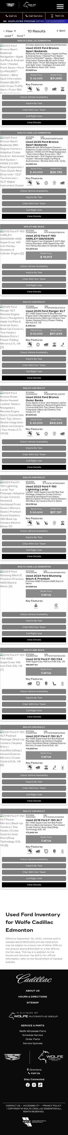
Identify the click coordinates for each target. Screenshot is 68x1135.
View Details (34, 122)
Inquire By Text (34, 103)
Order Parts (33, 1039)
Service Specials (32, 1043)
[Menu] (60, 7)
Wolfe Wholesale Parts (32, 1031)
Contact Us (13, 1106)
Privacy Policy (52, 1106)
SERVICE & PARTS (32, 1025)
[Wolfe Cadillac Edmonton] (21, 4)
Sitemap (33, 1002)
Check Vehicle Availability (34, 97)
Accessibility (31, 1106)
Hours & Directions (32, 997)
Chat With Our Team (34, 110)
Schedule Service (32, 1035)
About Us (33, 991)
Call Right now (34, 116)
